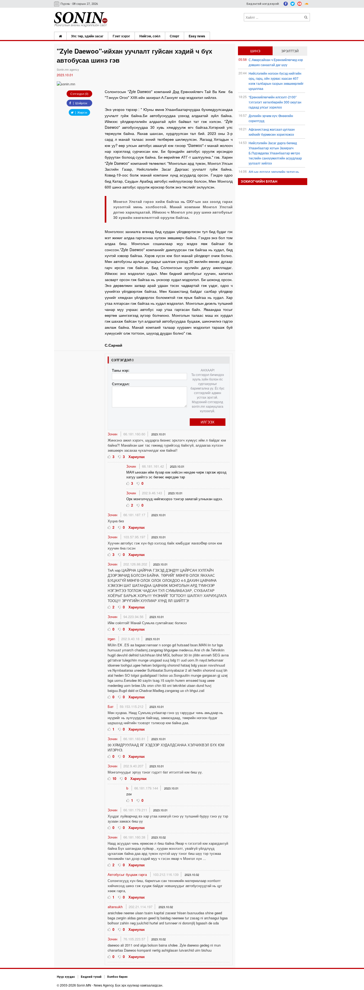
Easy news (197, 36)
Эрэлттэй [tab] (290, 51)
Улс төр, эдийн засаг (87, 36)
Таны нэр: (120, 370)
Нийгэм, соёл (149, 36)
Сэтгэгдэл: (121, 383)
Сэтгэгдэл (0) (79, 93)
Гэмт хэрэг (121, 36)
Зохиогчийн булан (259, 181)
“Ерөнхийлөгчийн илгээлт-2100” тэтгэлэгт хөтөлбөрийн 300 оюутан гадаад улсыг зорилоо (275, 102)
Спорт (174, 36)
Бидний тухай (91, 977)
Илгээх (208, 421)
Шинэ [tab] (255, 51)
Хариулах (136, 456)
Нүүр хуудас (66, 977)
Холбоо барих (117, 977)
